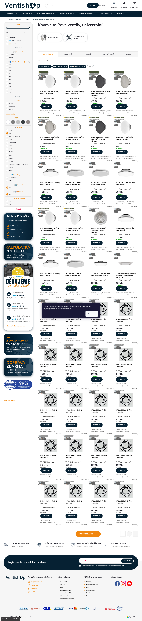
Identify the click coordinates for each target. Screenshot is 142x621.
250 (10, 83)
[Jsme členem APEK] (98, 608)
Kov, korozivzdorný (14, 136)
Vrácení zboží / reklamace (19, 233)
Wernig (11, 109)
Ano (10, 187)
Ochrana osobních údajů (67, 596)
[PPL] (24, 608)
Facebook (34, 588)
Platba (61, 587)
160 (10, 77)
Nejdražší (88, 54)
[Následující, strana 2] (129, 533)
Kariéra (88, 596)
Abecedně (128, 54)
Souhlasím (91, 314)
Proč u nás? (63, 582)
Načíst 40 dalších (86, 534)
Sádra (11, 158)
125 (10, 71)
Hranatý (11, 54)
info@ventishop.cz (16, 229)
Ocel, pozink (12, 143)
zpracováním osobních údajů (116, 566)
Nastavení (49, 313)
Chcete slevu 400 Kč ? (10, 619)
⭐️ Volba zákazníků (14, 44)
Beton (10, 171)
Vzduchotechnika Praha (67, 598)
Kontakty (89, 582)
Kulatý (11, 58)
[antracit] (23, 122)
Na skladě (12, 37)
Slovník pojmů (90, 590)
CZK (103, 5)
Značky (88, 593)
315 (10, 89)
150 (10, 74)
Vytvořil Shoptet (133, 617)
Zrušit (19, 209)
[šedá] (13, 122)
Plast (10, 146)
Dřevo (11, 161)
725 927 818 (15, 226)
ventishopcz (34, 592)
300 (10, 86)
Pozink (11, 152)
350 (10, 92)
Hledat (93, 5)
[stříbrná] (18, 122)
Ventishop (12, 106)
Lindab (11, 103)
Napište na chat (15, 236)
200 (10, 80)
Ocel (10, 139)
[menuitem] (12, 14)
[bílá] (8, 122)
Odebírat (127, 561)
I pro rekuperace (13, 177)
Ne (10, 204)
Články (88, 587)
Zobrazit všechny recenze (16, 326)
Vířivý (10, 181)
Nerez (11, 130)
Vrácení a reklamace (65, 590)
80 (10, 64)
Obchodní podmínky (66, 593)
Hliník (10, 149)
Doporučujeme (48, 54)
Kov (10, 133)
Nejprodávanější (108, 54)
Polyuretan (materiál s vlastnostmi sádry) (18, 166)
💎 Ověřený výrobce (15, 41)
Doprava (62, 584)
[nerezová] (28, 122)
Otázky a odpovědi (92, 584)
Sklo (10, 155)
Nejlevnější (68, 54)
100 (10, 67)
